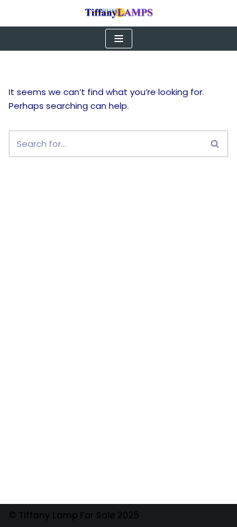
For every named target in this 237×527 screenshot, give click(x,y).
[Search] (215, 143)
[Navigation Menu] (118, 38)
